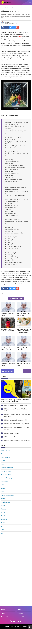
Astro (2, 454)
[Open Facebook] (11, 621)
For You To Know (6, 471)
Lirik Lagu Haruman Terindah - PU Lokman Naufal (15, 410)
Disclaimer (20, 613)
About (3, 610)
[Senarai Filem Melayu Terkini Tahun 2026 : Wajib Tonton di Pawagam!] (16, 389)
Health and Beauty (6, 474)
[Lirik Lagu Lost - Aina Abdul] (24, 357)
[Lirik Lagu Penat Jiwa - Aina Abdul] (24, 307)
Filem (2, 464)
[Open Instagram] (18, 621)
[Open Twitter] (14, 621)
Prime (3, 512)
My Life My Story (6, 502)
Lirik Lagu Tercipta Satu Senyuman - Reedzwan (17, 440)
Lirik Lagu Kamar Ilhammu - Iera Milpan (8, 330)
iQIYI (2, 485)
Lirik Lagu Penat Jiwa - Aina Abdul (23, 314)
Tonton (3, 523)
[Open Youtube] (21, 621)
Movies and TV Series (7, 495)
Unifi (2, 529)
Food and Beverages (7, 467)
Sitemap (3, 613)
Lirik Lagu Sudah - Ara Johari (12, 433)
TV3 (2, 526)
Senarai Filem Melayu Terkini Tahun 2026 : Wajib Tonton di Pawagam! (15, 400)
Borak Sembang (5, 457)
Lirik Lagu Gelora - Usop (10, 437)
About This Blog (5, 450)
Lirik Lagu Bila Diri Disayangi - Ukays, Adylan (16, 424)
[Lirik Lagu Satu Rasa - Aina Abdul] (24, 341)
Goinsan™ (25, 626)
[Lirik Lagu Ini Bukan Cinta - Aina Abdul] (8, 341)
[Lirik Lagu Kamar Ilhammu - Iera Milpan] (8, 323)
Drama (3, 461)
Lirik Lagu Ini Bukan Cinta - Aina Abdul (7, 348)
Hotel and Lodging (6, 478)
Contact (19, 610)
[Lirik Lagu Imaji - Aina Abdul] (8, 307)
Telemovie (4, 519)
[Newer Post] (29, 371)
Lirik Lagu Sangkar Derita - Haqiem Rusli (15, 405)
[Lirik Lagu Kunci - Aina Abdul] (8, 357)
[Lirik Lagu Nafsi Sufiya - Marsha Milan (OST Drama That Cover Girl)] (24, 323)
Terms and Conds (22, 617)
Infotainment (4, 481)
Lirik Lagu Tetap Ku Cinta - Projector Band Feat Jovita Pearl (17, 415)
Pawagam (4, 509)
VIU (2, 533)
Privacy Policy (5, 617)
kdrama (3, 488)
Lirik (5, 293)
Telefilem (3, 516)
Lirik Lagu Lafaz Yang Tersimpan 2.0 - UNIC (16, 420)
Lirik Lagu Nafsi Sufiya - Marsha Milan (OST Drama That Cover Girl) (24, 331)
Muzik (7, 293)
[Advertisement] (16, 553)
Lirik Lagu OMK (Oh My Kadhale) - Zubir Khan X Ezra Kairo (17, 428)
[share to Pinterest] (17, 27)
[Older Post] (25, 371)
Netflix (3, 505)
